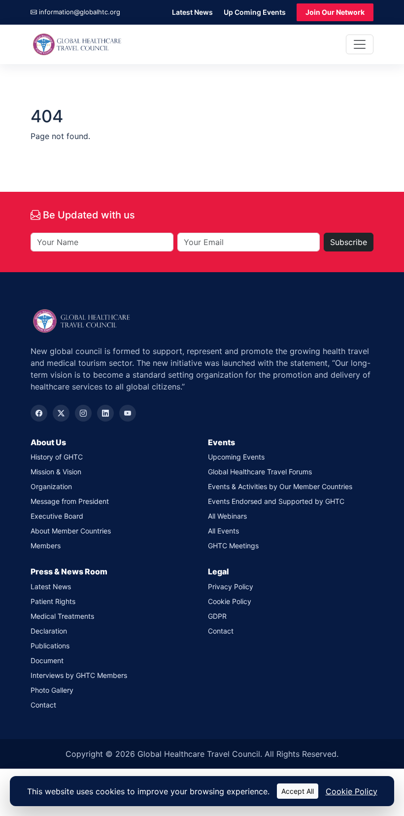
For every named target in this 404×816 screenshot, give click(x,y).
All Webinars (227, 516)
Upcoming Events (236, 457)
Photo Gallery (52, 690)
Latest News (192, 12)
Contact (43, 705)
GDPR (217, 616)
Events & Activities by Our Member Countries (280, 486)
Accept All (297, 791)
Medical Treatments (62, 616)
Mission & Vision (56, 471)
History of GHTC (57, 457)
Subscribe (348, 242)
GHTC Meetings (233, 545)
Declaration (49, 631)
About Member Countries (71, 531)
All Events (223, 531)
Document (47, 660)
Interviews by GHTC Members (79, 675)
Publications (50, 645)
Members (46, 545)
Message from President (70, 501)
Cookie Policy (229, 601)
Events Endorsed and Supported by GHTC (276, 501)
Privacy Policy (230, 586)
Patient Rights (53, 601)
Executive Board (57, 516)
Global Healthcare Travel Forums (260, 471)
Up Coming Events (255, 12)
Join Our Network (335, 12)
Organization (51, 486)
